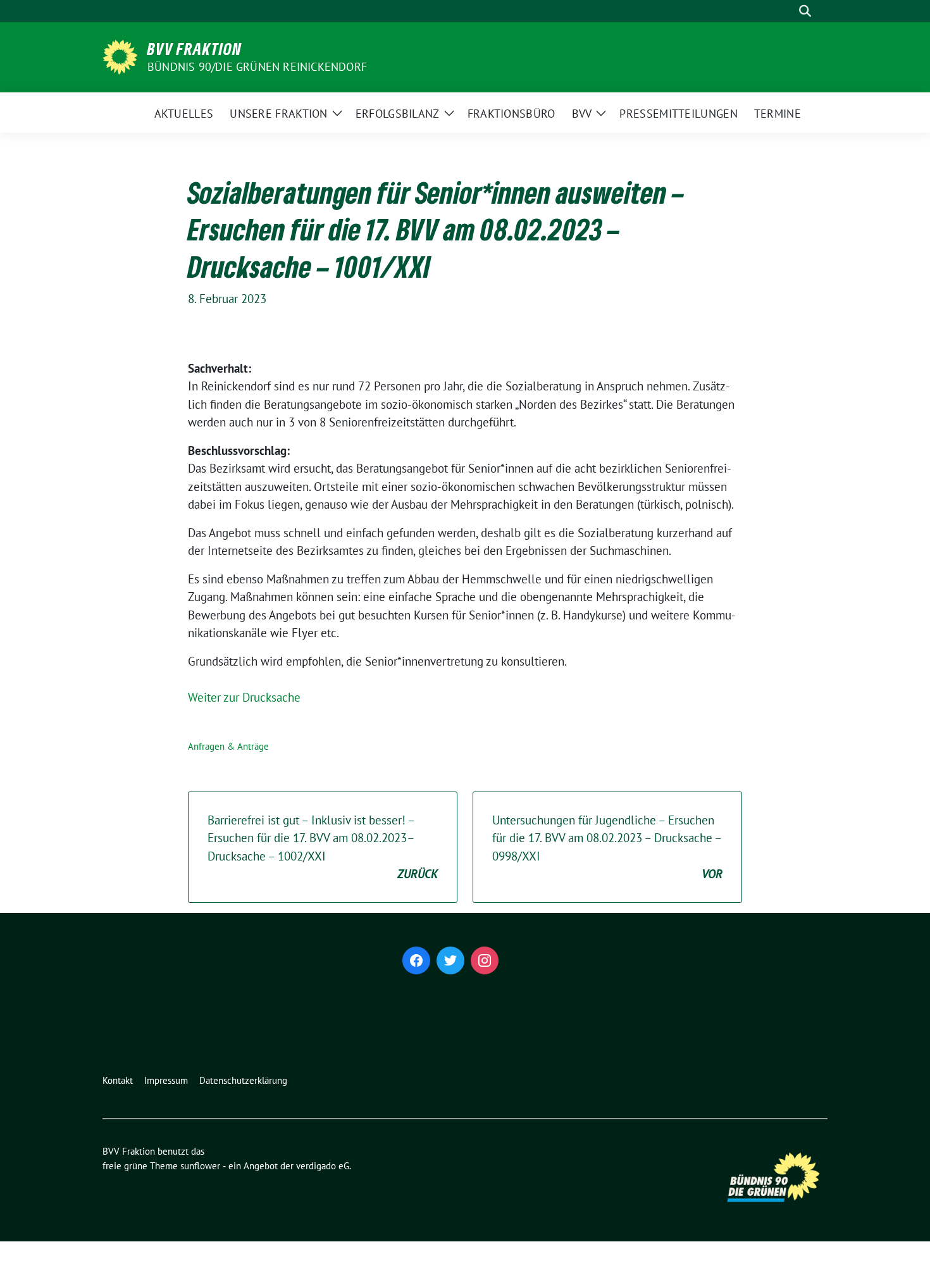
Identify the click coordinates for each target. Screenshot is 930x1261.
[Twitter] (450, 960)
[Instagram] (485, 960)
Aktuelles (184, 113)
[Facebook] (416, 960)
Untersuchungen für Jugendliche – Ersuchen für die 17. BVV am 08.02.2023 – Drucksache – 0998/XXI (607, 847)
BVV (582, 113)
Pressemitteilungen (678, 113)
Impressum (166, 1080)
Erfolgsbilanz (398, 113)
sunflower (200, 1166)
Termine (777, 113)
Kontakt (117, 1080)
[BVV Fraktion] (119, 55)
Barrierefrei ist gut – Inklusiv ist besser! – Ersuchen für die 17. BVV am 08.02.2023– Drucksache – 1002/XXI (323, 847)
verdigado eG (322, 1166)
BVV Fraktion (194, 48)
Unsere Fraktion (279, 113)
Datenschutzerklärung (243, 1080)
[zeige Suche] (805, 11)
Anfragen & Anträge (228, 746)
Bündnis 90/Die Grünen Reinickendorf (257, 66)
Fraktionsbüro (511, 113)
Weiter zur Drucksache (244, 697)
